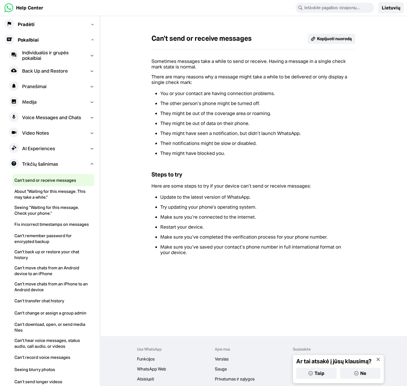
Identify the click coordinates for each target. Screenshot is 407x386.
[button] (391, 7)
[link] (23, 7)
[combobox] (338, 8)
